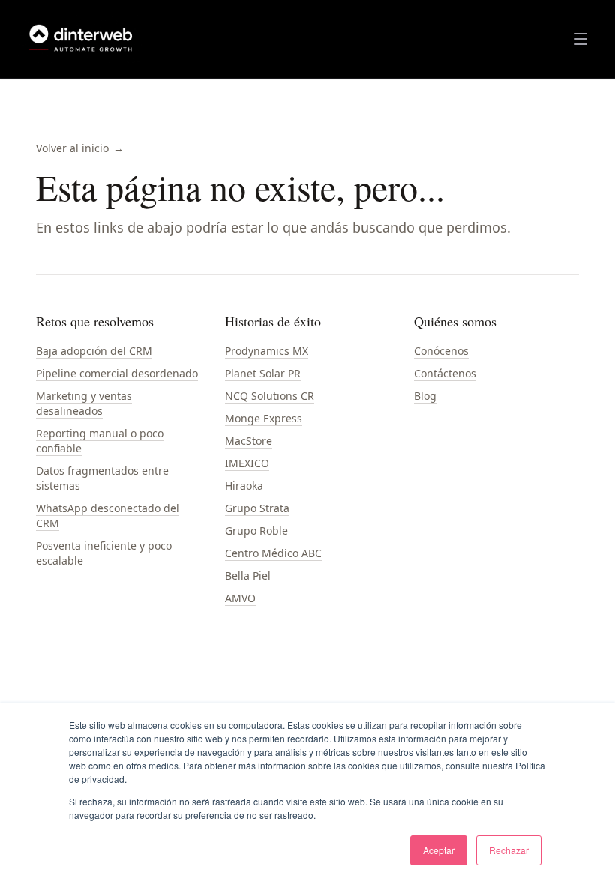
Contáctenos (445, 373)
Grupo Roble (256, 531)
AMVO (240, 598)
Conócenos (441, 351)
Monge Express (263, 418)
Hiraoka (244, 485)
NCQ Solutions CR (269, 395)
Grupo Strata (257, 508)
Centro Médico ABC (273, 553)
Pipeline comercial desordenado (117, 373)
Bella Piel (248, 575)
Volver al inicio (80, 148)
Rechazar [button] (509, 850)
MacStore (248, 441)
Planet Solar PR (263, 373)
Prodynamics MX (266, 351)
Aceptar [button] (438, 850)
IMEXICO (247, 463)
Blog (425, 395)
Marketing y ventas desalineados (84, 403)
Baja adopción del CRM (94, 351)
